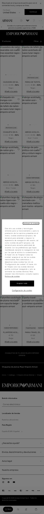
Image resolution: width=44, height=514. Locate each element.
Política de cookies (12, 276)
